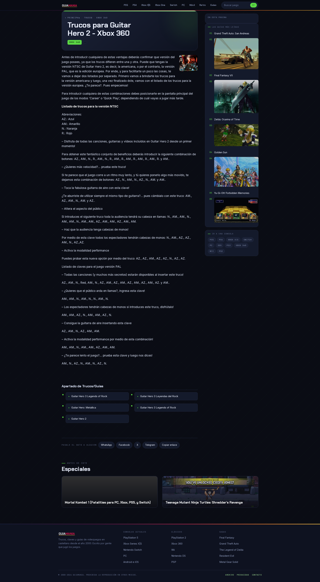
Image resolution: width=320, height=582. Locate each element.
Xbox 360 (102, 17)
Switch (173, 5)
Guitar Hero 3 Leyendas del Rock (159, 396)
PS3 (229, 245)
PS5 (126, 5)
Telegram (150, 445)
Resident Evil (226, 555)
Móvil (192, 5)
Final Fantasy (226, 537)
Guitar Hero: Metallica (83, 407)
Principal (74, 17)
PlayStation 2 (178, 537)
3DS (220, 245)
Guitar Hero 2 (78, 418)
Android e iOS (131, 562)
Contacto (257, 575)
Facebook (124, 445)
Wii (212, 251)
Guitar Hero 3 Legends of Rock (89, 396)
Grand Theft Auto (229, 543)
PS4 (135, 5)
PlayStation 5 (130, 537)
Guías (213, 5)
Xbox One (160, 5)
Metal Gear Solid (228, 562)
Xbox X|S (145, 5)
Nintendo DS (178, 555)
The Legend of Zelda (231, 549)
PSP (173, 562)
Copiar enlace (169, 445)
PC (183, 5)
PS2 (221, 251)
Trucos (88, 17)
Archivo (229, 575)
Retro (203, 5)
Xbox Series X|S (132, 543)
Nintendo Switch (132, 549)
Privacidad (243, 575)
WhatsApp (106, 445)
